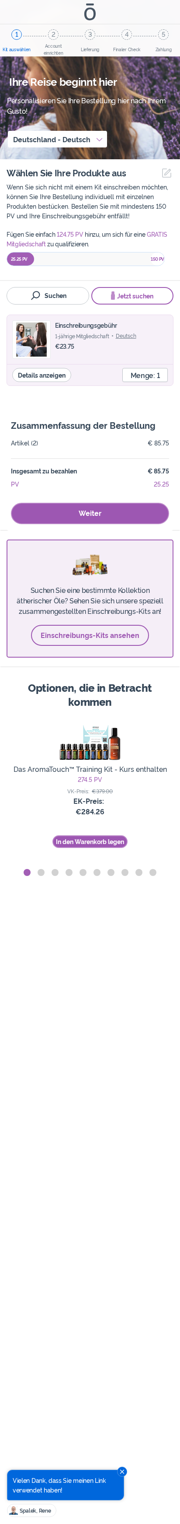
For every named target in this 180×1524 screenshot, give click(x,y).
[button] (27, 872)
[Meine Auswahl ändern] (164, 173)
